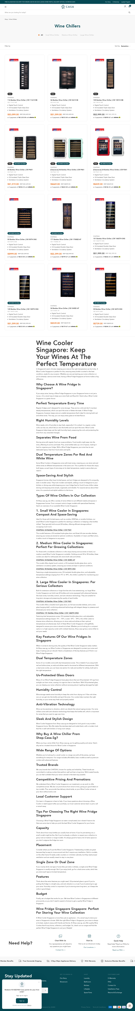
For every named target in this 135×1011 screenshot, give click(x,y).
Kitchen (86, 985)
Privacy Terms (85, 1007)
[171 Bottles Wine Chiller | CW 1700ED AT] (67, 213)
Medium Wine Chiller (70, 35)
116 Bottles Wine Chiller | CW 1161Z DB (22, 100)
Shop (6, 19)
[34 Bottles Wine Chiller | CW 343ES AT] (67, 283)
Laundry (87, 978)
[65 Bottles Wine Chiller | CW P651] (24, 144)
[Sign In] (125, 6)
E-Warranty (116, 2)
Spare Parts (88, 992)
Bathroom (87, 982)
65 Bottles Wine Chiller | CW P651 (20, 169)
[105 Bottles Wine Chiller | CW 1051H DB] (110, 74)
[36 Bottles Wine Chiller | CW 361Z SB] (67, 74)
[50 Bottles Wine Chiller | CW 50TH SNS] (24, 213)
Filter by (7, 46)
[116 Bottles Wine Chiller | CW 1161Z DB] (24, 74)
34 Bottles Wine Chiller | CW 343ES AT (64, 308)
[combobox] (67, 12)
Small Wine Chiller (52, 35)
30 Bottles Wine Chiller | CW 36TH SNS (107, 309)
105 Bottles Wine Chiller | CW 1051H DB (108, 100)
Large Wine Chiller (87, 35)
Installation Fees (113, 989)
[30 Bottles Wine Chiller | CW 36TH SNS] (110, 283)
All (42, 35)
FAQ (109, 982)
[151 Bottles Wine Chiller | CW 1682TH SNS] (110, 213)
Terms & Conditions (99, 1007)
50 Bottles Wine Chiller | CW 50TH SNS (22, 239)
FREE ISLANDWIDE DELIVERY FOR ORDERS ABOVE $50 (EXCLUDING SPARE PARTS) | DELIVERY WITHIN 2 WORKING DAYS (40, 2)
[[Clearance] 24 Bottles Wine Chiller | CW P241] (110, 144)
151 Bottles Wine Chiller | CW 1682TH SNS (109, 238)
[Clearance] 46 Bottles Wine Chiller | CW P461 (67, 169)
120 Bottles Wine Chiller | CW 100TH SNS (22, 309)
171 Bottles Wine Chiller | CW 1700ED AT (65, 239)
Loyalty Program (125, 2)
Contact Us (112, 985)
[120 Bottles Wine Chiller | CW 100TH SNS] (24, 283)
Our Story (108, 2)
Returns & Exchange (115, 992)
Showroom (64, 982)
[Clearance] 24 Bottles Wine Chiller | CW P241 (110, 169)
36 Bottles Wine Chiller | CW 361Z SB (64, 100)
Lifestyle (87, 989)
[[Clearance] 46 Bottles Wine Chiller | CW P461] (67, 144)
